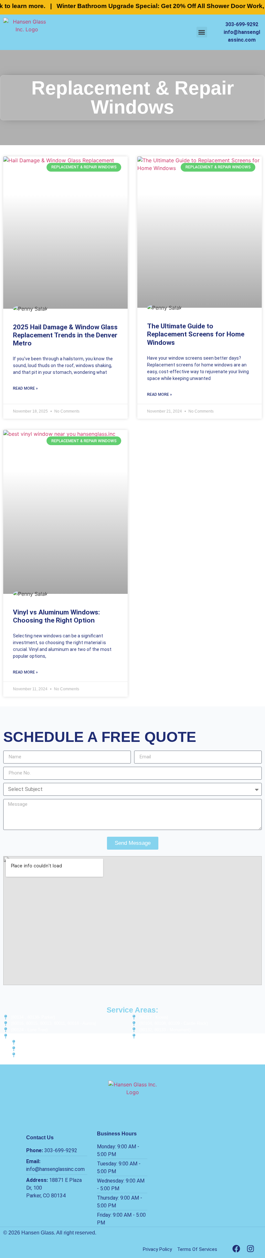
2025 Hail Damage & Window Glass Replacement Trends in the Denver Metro (65, 335)
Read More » (25, 388)
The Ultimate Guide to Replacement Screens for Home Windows (195, 334)
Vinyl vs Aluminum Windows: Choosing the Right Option (56, 616)
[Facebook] (236, 1249)
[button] (201, 32)
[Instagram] (250, 1249)
